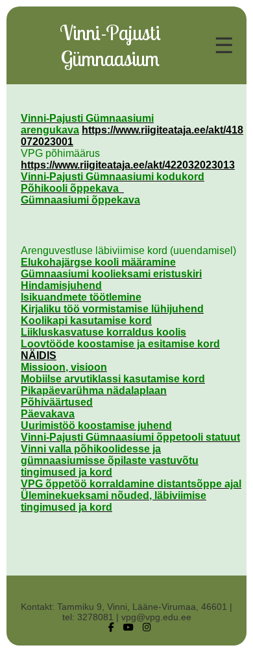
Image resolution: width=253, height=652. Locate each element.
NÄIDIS (38, 355)
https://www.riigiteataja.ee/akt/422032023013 (128, 164)
